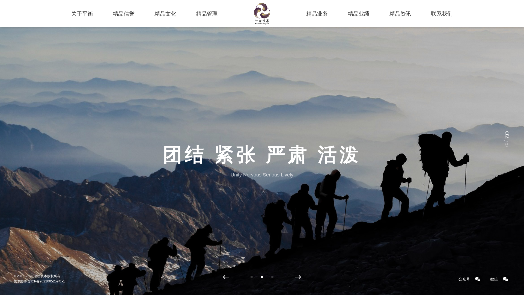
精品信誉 (124, 14)
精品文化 (165, 14)
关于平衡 (82, 14)
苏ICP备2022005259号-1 (46, 281)
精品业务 (317, 14)
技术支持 (20, 281)
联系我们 (442, 14)
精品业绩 (359, 14)
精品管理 (207, 14)
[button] (226, 277)
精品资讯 (400, 14)
